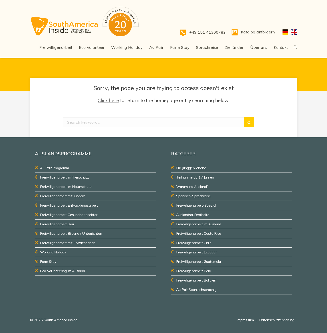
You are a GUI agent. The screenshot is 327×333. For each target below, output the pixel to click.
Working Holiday (127, 47)
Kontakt (281, 47)
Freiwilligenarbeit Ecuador (196, 252)
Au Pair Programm (54, 168)
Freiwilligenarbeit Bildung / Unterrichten (71, 233)
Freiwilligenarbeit (55, 47)
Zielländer (234, 47)
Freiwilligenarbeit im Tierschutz (64, 177)
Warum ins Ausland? (192, 186)
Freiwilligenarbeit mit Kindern (62, 196)
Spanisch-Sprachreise (193, 196)
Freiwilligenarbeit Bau (57, 224)
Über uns (258, 47)
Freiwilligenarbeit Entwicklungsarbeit (69, 205)
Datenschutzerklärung (276, 320)
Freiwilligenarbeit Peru (193, 271)
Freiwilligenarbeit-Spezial (196, 205)
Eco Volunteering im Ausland (62, 271)
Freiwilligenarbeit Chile (194, 242)
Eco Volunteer (92, 47)
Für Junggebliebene (191, 168)
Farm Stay (179, 47)
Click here (108, 100)
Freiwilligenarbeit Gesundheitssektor (68, 214)
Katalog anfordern (258, 31)
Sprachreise (207, 47)
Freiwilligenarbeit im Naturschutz (66, 186)
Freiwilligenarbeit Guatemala (198, 261)
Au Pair (156, 47)
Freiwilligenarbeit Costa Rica (198, 233)
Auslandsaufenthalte (192, 214)
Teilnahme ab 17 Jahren (195, 177)
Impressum (245, 320)
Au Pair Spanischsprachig (196, 289)
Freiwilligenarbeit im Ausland (198, 224)
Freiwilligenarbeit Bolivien (196, 280)
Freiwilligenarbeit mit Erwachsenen (67, 242)
